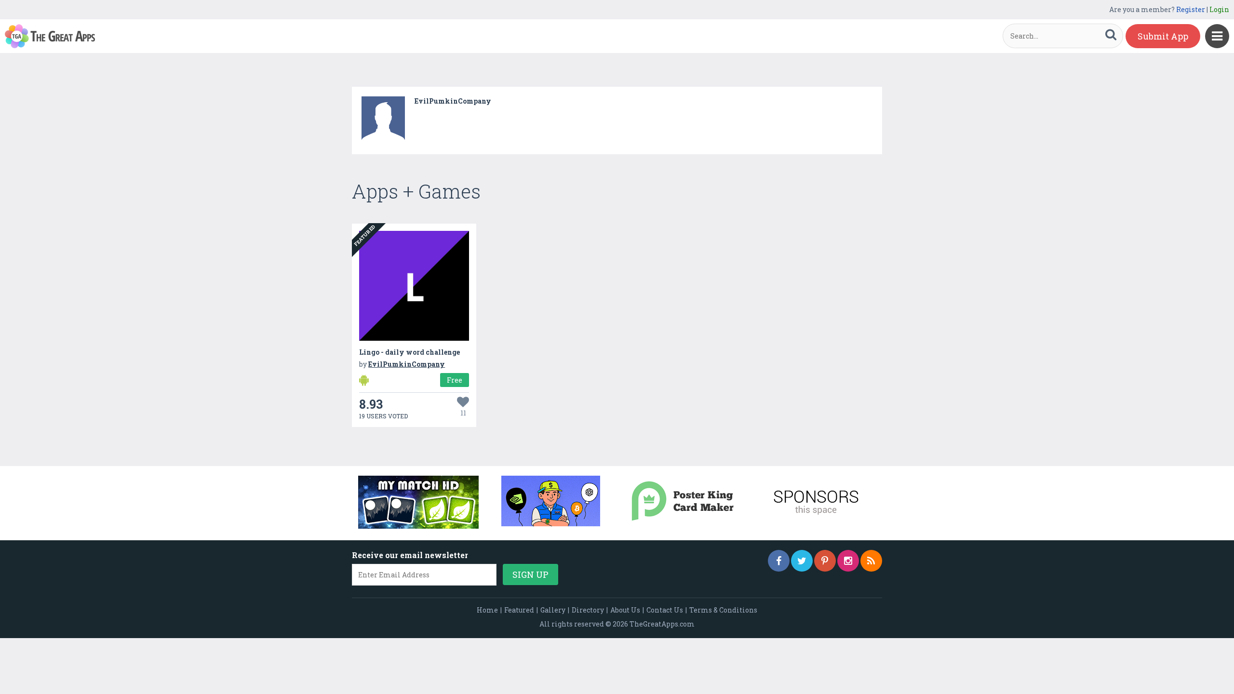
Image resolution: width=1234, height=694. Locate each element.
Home (487, 609)
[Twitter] (802, 561)
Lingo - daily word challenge (409, 352)
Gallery (552, 609)
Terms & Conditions (723, 609)
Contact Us (664, 609)
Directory (588, 609)
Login (1219, 9)
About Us (625, 609)
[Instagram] (848, 561)
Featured (519, 609)
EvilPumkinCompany (453, 101)
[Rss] (871, 561)
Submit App (1163, 36)
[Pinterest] (825, 561)
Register (1190, 9)
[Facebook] (779, 561)
